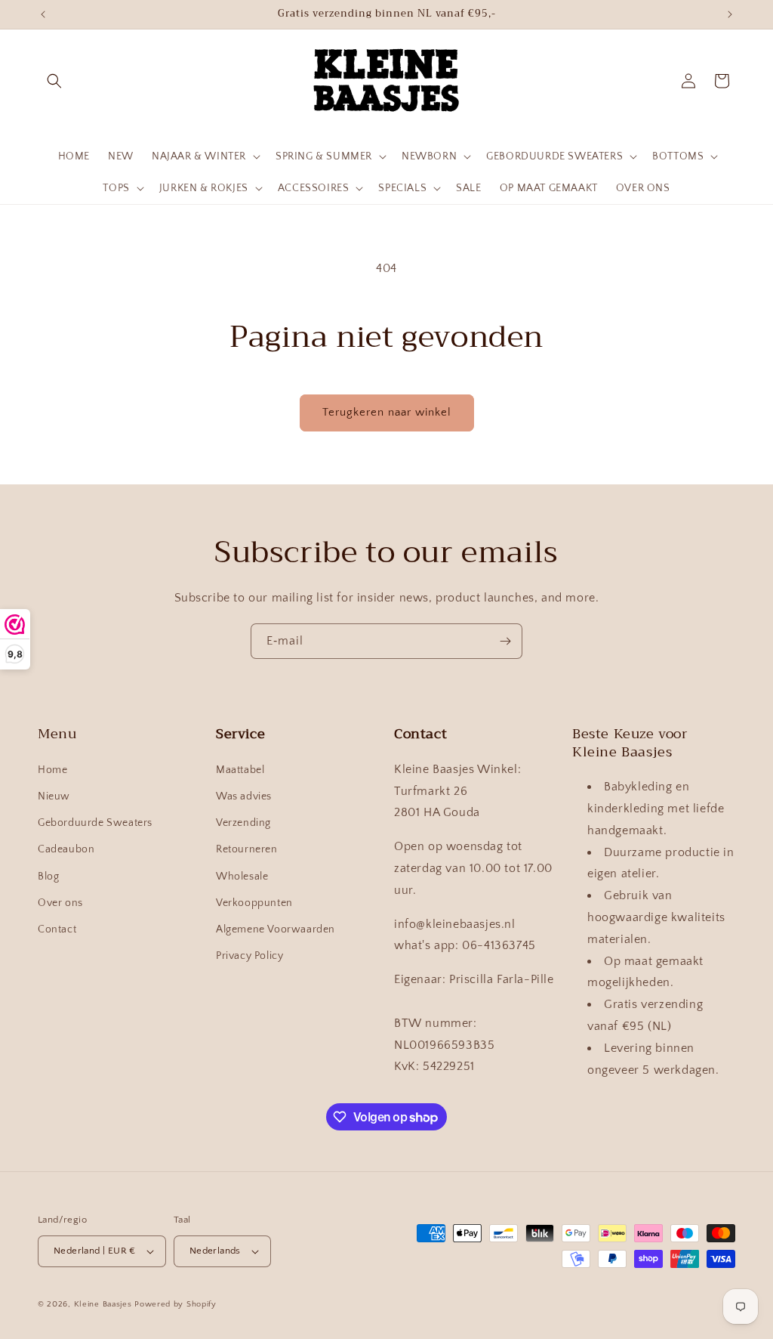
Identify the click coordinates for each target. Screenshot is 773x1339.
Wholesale (242, 877)
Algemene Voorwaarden (275, 929)
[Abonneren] (505, 641)
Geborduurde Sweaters (95, 823)
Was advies (244, 796)
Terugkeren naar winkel (386, 412)
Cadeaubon (66, 849)
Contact (57, 929)
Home (52, 770)
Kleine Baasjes (103, 1304)
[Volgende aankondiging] (730, 14)
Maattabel (240, 770)
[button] (54, 80)
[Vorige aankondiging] (43, 14)
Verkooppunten (254, 903)
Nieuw (54, 796)
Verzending (243, 823)
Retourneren (247, 849)
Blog (48, 877)
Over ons (60, 903)
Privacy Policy (249, 956)
